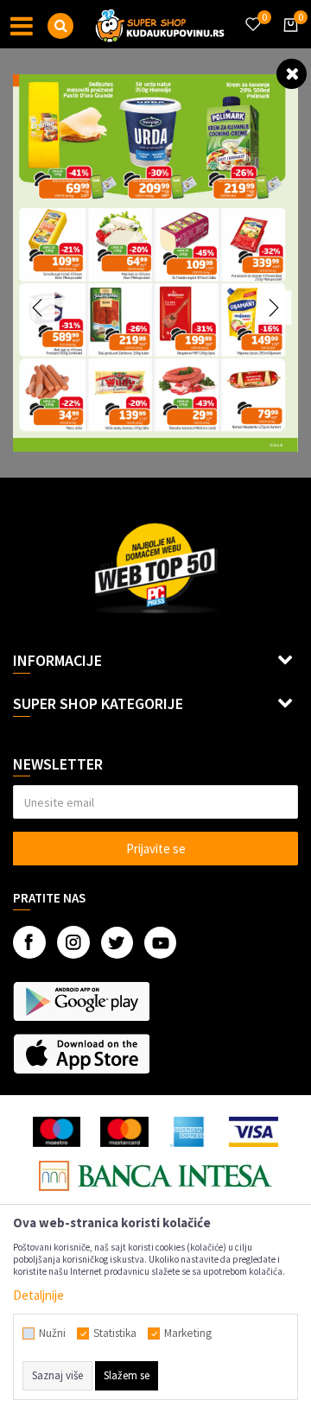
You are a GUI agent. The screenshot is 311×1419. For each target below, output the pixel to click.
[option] (155, 263)
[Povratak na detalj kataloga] (291, 73)
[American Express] (189, 1132)
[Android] (81, 1001)
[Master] (124, 1132)
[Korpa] (287, 40)
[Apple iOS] (81, 1054)
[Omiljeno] (252, 14)
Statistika (114, 1333)
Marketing (188, 1333)
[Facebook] (29, 942)
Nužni (52, 1333)
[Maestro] (56, 1132)
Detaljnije (38, 1295)
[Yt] (160, 943)
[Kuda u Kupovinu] (160, 24)
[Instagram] (73, 942)
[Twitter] (117, 943)
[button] (60, 26)
